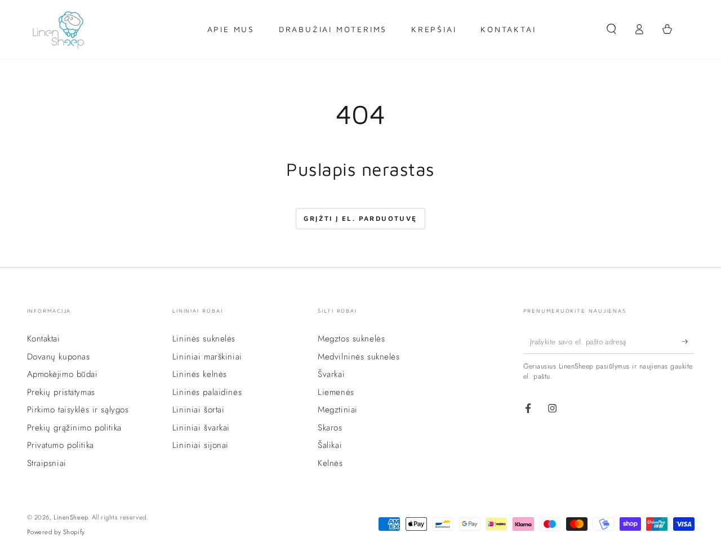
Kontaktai (43, 338)
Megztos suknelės (351, 338)
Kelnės (330, 463)
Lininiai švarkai (201, 427)
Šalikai (330, 445)
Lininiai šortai (198, 409)
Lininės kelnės (199, 374)
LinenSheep (71, 517)
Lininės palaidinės (207, 392)
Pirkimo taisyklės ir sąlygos (78, 409)
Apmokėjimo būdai (62, 374)
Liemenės (336, 392)
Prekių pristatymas (61, 392)
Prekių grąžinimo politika (74, 427)
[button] (611, 29)
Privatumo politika (60, 445)
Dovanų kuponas (58, 356)
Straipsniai (46, 463)
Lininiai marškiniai (207, 356)
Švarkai (331, 374)
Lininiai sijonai (200, 445)
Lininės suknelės (203, 338)
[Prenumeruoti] (688, 341)
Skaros (330, 427)
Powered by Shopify (56, 531)
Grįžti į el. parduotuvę (360, 218)
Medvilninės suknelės (358, 356)
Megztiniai (338, 409)
